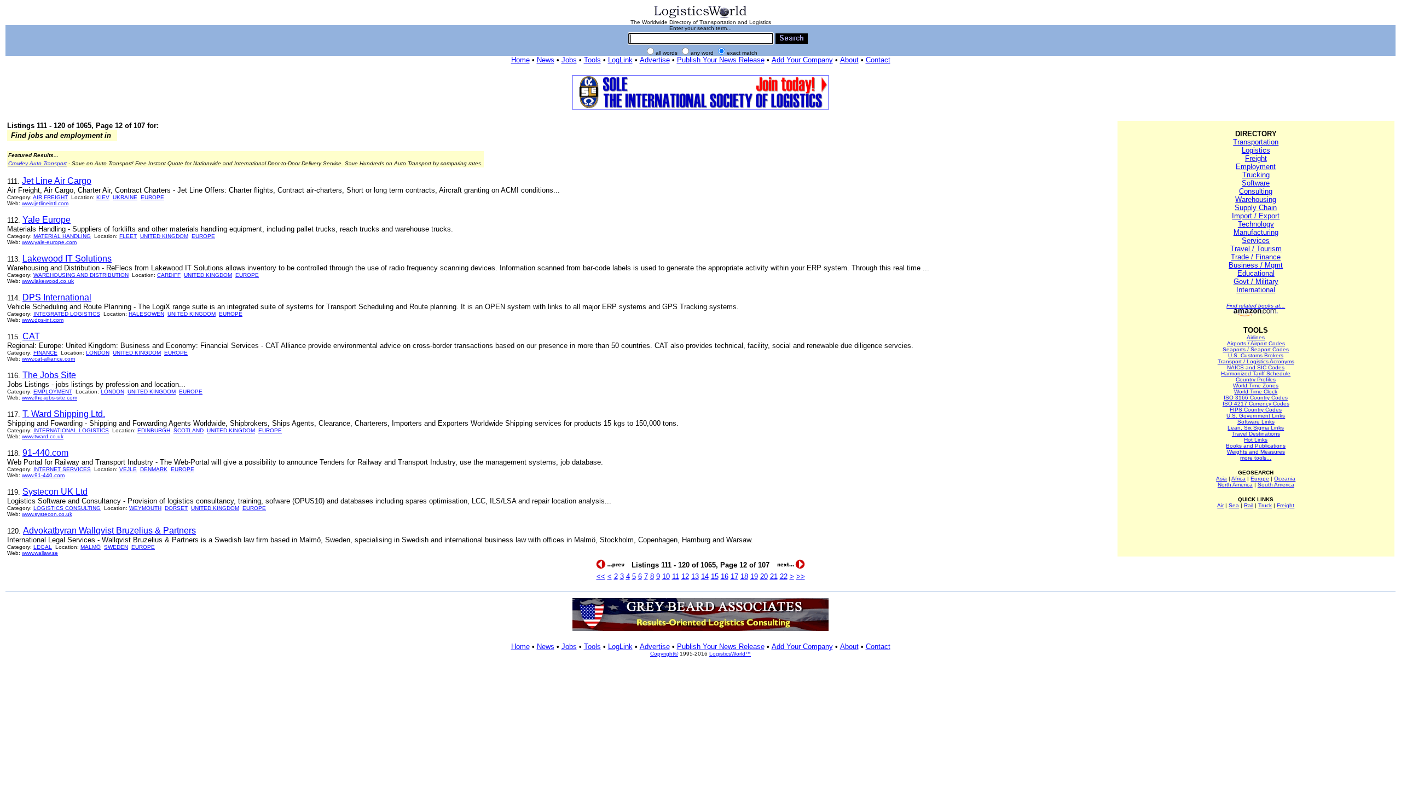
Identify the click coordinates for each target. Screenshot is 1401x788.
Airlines (1256, 337)
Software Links (1256, 422)
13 (695, 576)
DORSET (176, 508)
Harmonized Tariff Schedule (1255, 373)
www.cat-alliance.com (48, 359)
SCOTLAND (188, 430)
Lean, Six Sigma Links (1256, 428)
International (1255, 290)
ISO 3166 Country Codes (1256, 398)
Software (1256, 183)
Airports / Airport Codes (1256, 343)
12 (685, 576)
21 (774, 576)
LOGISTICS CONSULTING (67, 508)
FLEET (128, 236)
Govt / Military (1256, 281)
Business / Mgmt (1256, 265)
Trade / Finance (1256, 257)
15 (715, 576)
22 (784, 576)
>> (800, 576)
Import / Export (1256, 216)
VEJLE (128, 469)
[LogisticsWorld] (700, 17)
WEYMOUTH (145, 508)
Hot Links (1255, 440)
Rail (1248, 505)
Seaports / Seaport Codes (1256, 349)
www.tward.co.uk (42, 436)
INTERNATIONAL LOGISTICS (71, 430)
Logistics (1256, 150)
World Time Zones (1255, 386)
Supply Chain (1256, 208)
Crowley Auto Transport (37, 163)
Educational (1256, 273)
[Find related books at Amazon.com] (1255, 314)
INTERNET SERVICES (62, 469)
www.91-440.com (43, 475)
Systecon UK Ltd (55, 491)
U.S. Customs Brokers (1255, 355)
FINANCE (45, 353)
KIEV (102, 197)
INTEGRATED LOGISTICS (66, 314)
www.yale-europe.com (49, 242)
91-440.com (45, 452)
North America (1235, 485)
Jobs (569, 60)
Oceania (1284, 479)
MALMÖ (90, 547)
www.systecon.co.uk (47, 514)
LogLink (620, 60)
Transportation (1255, 142)
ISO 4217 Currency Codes (1256, 404)
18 (744, 576)
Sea (1234, 505)
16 (724, 576)
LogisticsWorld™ (730, 654)
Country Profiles (1256, 379)
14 (705, 576)
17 (734, 576)
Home (520, 60)
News (545, 60)
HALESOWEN (146, 314)
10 (666, 576)
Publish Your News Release (721, 60)
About (849, 60)
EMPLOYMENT (52, 392)
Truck (1265, 505)
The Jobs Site (49, 375)
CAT (31, 336)
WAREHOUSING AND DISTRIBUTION (81, 275)
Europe (1260, 479)
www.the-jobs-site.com (49, 398)
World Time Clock (1255, 392)
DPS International (56, 297)
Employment (1256, 167)
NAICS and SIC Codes (1255, 367)
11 (675, 576)
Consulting (1255, 191)
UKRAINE (125, 197)
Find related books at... (1255, 306)
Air (1220, 505)
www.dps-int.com (42, 320)
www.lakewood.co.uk (48, 281)
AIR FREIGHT (50, 197)
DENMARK (153, 469)
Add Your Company (802, 60)
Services (1256, 240)
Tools (592, 60)
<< (601, 576)
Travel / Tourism (1256, 249)
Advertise (655, 60)
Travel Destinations (1256, 434)
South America (1276, 485)
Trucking (1256, 175)
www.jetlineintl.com (45, 203)
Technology (1256, 224)
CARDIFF (169, 275)
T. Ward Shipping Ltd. (63, 414)
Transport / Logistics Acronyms (1256, 361)
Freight (1256, 158)
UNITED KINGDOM (164, 236)
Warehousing (1255, 199)
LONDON (97, 353)
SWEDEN (116, 547)
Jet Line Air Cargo (56, 181)
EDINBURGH (153, 430)
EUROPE (152, 197)
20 (764, 576)
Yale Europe (46, 219)
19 (754, 576)
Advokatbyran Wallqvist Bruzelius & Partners (109, 530)
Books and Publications (1256, 446)
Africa (1238, 479)
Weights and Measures (1256, 452)
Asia (1221, 479)
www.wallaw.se (40, 553)
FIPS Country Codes (1256, 410)
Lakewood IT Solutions (67, 258)
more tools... (1255, 458)
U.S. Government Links (1255, 416)
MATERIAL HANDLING (62, 236)
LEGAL (42, 547)
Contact (878, 60)
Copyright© (664, 654)
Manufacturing (1256, 232)
